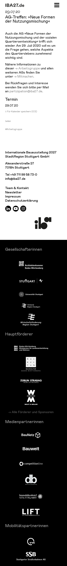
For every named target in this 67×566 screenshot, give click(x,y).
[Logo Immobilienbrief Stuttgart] (30, 496)
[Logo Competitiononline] (31, 463)
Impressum (13, 196)
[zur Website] (30, 305)
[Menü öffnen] (56, 4)
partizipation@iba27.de (25, 91)
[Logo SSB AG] (31, 556)
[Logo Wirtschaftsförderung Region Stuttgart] (31, 319)
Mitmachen (25, 76)
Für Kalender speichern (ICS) (22, 111)
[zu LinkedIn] (8, 208)
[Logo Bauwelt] (31, 448)
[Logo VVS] (31, 541)
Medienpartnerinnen (24, 421)
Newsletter (13, 192)
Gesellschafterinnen (23, 249)
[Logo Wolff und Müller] (31, 397)
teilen (8, 121)
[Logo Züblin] (31, 381)
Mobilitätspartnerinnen (26, 525)
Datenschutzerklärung (21, 200)
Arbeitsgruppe (29, 68)
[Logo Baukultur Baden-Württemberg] (30, 364)
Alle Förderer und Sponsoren (33, 412)
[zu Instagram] (23, 208)
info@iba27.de (15, 178)
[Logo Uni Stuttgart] (31, 294)
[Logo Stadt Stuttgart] (31, 280)
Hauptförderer (19, 333)
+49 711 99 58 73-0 (23, 174)
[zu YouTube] (16, 208)
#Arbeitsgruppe (13, 129)
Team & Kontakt (17, 188)
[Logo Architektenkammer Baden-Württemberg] (31, 265)
